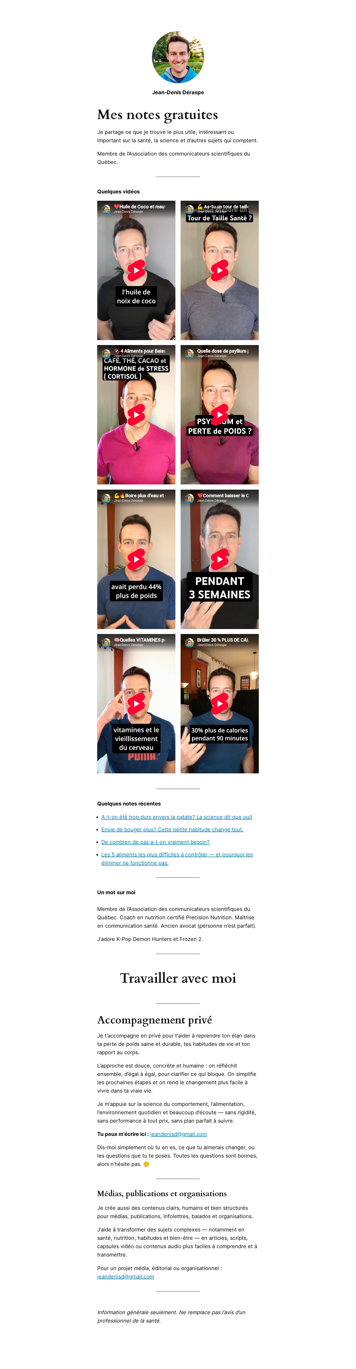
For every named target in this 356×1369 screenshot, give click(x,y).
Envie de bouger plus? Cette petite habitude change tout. (172, 829)
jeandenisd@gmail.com (178, 1134)
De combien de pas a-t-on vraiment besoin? (155, 842)
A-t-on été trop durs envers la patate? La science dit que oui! (176, 817)
